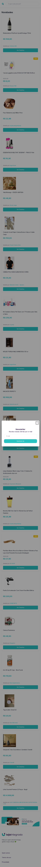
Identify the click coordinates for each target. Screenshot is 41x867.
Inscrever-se (20, 441)
